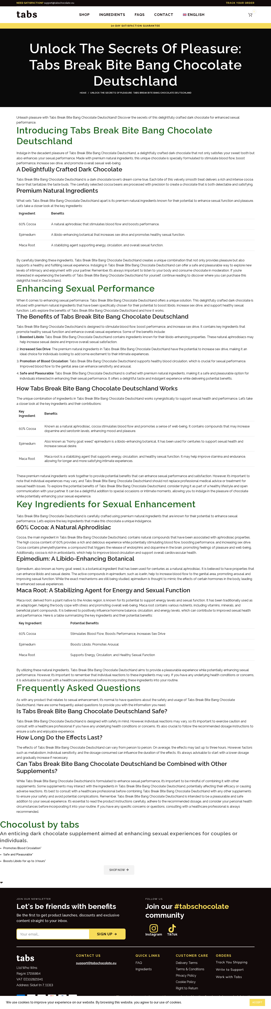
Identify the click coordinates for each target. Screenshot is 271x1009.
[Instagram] (154, 928)
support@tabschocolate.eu (45, 3)
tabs (26, 14)
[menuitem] (194, 15)
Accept (257, 1002)
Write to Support (230, 969)
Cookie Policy (186, 982)
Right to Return (187, 988)
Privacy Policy (186, 975)
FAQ (139, 963)
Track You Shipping (232, 962)
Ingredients (144, 969)
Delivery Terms (187, 963)
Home (83, 92)
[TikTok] (172, 928)
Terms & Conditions (190, 969)
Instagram (153, 934)
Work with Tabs (229, 977)
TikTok (172, 934)
